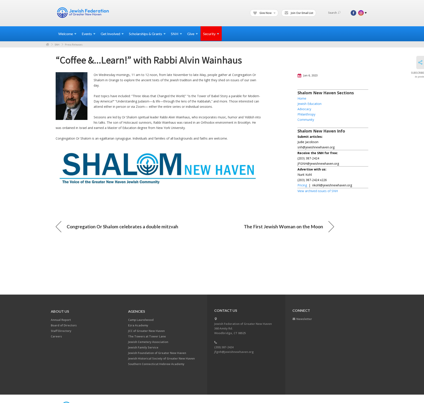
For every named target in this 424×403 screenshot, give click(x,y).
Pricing (302, 185)
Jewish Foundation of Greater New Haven (157, 353)
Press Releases (73, 44)
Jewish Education (309, 104)
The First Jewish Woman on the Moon (283, 226)
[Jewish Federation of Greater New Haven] (83, 12)
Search (332, 13)
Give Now (265, 13)
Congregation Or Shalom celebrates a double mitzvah (122, 226)
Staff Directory (61, 331)
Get (110, 34)
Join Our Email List (301, 13)
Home (47, 44)
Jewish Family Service (143, 347)
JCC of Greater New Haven (146, 331)
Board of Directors (64, 325)
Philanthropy (306, 114)
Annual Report (61, 320)
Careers (56, 336)
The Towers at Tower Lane (147, 336)
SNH (57, 44)
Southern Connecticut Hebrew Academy (156, 364)
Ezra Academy (138, 325)
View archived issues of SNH (317, 191)
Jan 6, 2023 (310, 75)
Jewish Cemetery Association (148, 342)
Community (305, 119)
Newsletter (304, 319)
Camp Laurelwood (141, 320)
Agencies (136, 311)
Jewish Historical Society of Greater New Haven (161, 358)
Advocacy (304, 109)
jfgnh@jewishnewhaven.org (234, 352)
